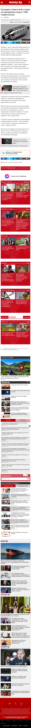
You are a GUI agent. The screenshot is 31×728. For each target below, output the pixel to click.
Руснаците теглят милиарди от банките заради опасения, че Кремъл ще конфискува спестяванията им (20, 521)
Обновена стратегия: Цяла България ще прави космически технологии (15, 470)
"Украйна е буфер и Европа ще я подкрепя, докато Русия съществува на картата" (14, 433)
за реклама (14, 725)
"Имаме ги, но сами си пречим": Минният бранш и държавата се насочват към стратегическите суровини (8, 196)
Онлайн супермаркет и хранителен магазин (19, 533)
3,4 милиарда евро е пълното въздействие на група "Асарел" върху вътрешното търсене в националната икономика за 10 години (20, 514)
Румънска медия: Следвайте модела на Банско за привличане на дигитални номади (20, 527)
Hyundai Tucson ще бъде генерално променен (19, 397)
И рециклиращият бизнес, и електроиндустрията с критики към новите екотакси (13, 460)
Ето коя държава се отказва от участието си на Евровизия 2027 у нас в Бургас (15, 615)
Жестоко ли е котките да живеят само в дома (22, 248)
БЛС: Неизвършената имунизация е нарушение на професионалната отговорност (21, 575)
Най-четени (23, 420)
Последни (8, 420)
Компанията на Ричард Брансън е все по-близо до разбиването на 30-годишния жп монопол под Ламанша (20, 508)
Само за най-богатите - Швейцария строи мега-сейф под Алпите (8, 334)
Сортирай (11, 317)
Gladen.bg (27, 720)
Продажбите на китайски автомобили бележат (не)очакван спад (22, 195)
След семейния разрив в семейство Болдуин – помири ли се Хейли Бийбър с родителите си (21, 627)
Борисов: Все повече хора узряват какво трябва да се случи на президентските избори (20, 583)
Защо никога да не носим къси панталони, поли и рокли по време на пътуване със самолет (20, 403)
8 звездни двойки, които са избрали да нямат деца (8, 248)
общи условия (6, 725)
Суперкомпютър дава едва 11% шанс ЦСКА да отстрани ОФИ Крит (21, 692)
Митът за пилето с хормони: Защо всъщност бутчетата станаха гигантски (22, 334)
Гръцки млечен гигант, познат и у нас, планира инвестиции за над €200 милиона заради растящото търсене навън (20, 501)
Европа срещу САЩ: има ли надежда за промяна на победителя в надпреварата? (7, 303)
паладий (20, 162)
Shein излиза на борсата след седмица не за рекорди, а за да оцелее (15, 455)
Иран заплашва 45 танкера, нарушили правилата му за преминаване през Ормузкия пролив (15, 562)
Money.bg (8, 720)
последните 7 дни (8, 486)
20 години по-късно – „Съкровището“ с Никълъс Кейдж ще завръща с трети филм (20, 620)
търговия (5, 162)
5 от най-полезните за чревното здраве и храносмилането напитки (19, 414)
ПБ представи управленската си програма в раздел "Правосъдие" (20, 567)
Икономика (3, 379)
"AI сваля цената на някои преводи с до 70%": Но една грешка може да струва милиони (8, 222)
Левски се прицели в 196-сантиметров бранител (19, 677)
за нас (20, 725)
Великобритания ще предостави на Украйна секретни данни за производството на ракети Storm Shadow (8, 277)
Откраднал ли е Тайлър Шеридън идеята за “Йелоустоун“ (19, 642)
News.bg (2, 720)
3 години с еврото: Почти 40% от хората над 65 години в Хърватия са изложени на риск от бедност (19, 490)
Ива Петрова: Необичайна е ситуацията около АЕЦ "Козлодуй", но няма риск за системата (21, 277)
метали (11, 162)
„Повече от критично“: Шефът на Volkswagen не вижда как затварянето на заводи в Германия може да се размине (15, 444)
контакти (25, 725)
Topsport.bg (20, 720)
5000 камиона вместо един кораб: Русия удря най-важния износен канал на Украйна (20, 495)
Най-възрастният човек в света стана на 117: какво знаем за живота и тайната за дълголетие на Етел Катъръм (21, 635)
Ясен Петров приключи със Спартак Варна (14, 666)
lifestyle (5, 382)
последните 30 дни (23, 486)
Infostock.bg (3, 723)
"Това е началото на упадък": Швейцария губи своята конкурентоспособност (15, 377)
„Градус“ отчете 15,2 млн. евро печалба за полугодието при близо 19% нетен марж (15, 465)
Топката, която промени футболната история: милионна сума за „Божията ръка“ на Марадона (20, 409)
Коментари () (26, 22)
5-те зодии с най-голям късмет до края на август (20, 391)
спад (8, 162)
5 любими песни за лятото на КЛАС (19, 384)
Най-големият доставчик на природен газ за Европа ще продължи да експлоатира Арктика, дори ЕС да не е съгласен (15, 439)
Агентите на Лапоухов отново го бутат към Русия (20, 684)
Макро (11, 22)
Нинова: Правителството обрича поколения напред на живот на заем (20, 589)
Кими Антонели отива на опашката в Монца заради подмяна (20, 670)
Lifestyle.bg (14, 720)
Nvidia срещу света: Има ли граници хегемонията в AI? (22, 302)
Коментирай (27, 317)
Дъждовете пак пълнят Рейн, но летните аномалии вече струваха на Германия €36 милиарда (15, 428)
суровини (16, 162)
